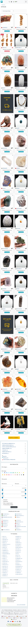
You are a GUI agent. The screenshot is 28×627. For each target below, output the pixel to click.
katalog (3, 4)
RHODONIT (18, 564)
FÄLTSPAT (18, 548)
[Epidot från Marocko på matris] (21, 241)
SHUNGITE (18, 569)
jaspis (17, 188)
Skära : (3, 495)
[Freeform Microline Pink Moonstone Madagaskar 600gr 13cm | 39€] (7, 241)
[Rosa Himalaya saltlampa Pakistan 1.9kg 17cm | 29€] (21, 60)
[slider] (2, 490)
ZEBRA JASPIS (19, 574)
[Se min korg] (13, 2)
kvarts (18, 87)
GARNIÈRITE (5, 550)
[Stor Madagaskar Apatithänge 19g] (21, 120)
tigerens (18, 108)
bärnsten (18, 389)
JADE (17, 553)
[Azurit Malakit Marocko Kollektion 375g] (7, 60)
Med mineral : (4, 483)
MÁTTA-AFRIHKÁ (6, 529)
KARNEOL (5, 556)
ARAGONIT (5, 541)
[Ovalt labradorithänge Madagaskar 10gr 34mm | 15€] (21, 40)
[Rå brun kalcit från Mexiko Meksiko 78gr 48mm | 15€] (21, 140)
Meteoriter (5, 453)
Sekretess (15, 609)
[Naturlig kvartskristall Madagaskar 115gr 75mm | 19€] (7, 160)
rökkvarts (4, 168)
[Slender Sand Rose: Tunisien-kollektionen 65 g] (21, 20)
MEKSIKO (5, 523)
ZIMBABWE (18, 529)
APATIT (18, 539)
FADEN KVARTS (19, 547)
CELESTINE (18, 544)
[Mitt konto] (11, 2)
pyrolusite (18, 208)
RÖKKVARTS (19, 567)
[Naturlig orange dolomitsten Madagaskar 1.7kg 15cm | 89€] (7, 140)
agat (17, 369)
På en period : (4, 479)
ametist (4, 228)
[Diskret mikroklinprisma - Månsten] (21, 301)
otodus (18, 168)
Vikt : (3, 492)
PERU (18, 523)
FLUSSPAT (5, 548)
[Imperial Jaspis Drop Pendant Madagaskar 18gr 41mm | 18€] (21, 281)
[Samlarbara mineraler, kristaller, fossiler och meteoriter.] (2, 1)
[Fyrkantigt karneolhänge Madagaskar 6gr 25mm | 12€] (21, 220)
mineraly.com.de (21, 616)
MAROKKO (5, 521)
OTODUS (5, 563)
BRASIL (5, 515)
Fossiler (5, 450)
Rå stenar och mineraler (8, 443)
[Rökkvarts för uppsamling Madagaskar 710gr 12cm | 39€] (7, 261)
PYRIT (17, 563)
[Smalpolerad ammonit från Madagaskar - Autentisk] (21, 341)
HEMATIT (18, 552)
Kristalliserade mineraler (9, 446)
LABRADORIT (19, 558)
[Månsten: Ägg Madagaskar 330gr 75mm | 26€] (7, 120)
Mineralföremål (7, 448)
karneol (18, 228)
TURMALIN (18, 572)
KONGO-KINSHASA (20, 515)
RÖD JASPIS (5, 567)
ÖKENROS (5, 575)
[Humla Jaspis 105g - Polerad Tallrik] (21, 421)
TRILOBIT (5, 572)
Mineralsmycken (6, 451)
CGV (2, 609)
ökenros (18, 27)
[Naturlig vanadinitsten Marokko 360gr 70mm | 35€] (7, 20)
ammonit (18, 349)
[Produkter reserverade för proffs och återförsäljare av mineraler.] (12, 47)
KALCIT (18, 555)
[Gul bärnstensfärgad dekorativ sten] (21, 381)
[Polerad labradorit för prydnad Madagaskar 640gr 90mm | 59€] (7, 341)
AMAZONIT (18, 536)
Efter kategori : (4, 467)
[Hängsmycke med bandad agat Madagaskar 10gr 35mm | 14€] (21, 361)
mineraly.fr (5, 616)
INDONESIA (5, 520)
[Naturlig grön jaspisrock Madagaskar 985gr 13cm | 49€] (7, 200)
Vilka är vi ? (20, 609)
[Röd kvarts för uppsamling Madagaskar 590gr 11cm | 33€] (7, 401)
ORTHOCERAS (19, 561)
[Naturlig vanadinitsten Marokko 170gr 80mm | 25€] (7, 381)
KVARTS (18, 556)
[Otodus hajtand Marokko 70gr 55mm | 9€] (21, 160)
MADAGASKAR (19, 521)
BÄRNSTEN (18, 542)
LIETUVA (18, 520)
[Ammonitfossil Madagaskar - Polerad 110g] (7, 361)
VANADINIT (5, 574)
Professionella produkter (9, 459)
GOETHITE (18, 550)
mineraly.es (9, 617)
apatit (17, 128)
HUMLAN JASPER (6, 553)
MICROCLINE (6, 561)
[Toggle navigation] (26, 1)
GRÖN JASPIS (5, 552)
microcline (5, 128)
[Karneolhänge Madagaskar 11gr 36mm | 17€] (21, 321)
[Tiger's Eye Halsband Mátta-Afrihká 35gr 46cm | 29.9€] (21, 100)
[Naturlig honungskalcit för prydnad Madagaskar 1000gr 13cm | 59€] (7, 80)
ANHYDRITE (5, 539)
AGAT (4, 536)
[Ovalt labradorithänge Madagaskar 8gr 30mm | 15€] (21, 261)
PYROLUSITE (5, 564)
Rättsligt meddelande (8, 609)
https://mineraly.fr (19, 614)
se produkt (7, 31)
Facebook (11, 612)
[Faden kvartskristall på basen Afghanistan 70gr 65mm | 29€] (7, 421)
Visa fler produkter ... (14, 437)
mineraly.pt (23, 617)
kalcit (3, 87)
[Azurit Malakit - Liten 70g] (7, 180)
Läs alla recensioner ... (21, 604)
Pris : (3, 488)
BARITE (5, 542)
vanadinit (4, 27)
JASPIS (5, 555)
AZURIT (18, 541)
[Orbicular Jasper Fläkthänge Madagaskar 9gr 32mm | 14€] (7, 301)
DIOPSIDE (5, 545)
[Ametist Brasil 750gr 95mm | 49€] (7, 281)
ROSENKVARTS (19, 566)
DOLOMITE (18, 545)
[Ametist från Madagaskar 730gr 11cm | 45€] (7, 220)
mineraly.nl (17, 617)
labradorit (18, 47)
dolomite (4, 148)
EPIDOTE (5, 547)
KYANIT (4, 558)
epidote (18, 248)
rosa (17, 67)
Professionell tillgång (9, 611)
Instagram (17, 612)
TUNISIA (5, 526)
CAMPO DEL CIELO (6, 544)
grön (3, 208)
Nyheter (4, 456)
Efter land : (17, 483)
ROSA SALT (5, 566)
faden (3, 429)
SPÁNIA (18, 517)
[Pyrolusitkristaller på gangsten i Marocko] (21, 200)
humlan (18, 429)
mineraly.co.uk (12, 616)
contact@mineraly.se (10, 614)
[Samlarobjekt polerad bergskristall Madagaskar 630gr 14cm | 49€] (21, 80)
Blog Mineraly (5, 612)
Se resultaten (14, 507)
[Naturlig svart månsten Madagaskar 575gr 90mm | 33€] (21, 401)
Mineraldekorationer (8, 445)
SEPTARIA (5, 569)
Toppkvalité (5, 457)
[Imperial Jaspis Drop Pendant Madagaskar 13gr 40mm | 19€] (21, 180)
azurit (3, 67)
